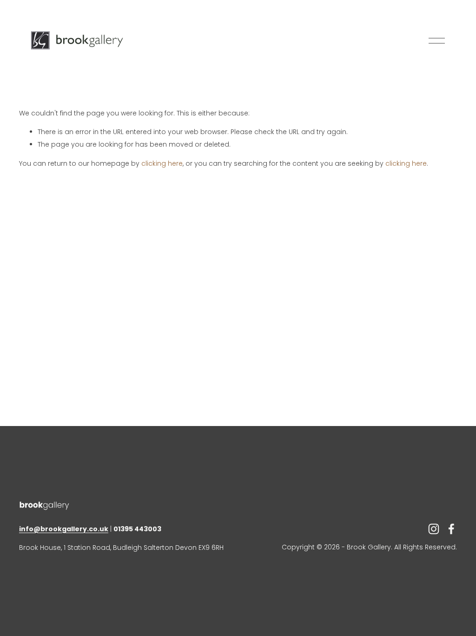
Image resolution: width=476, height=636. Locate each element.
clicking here (162, 163)
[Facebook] (451, 529)
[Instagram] (433, 529)
